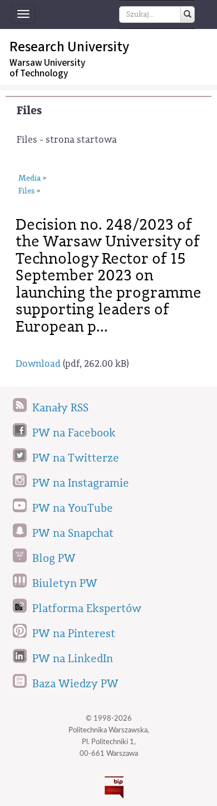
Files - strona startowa (67, 139)
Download (38, 363)
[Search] (187, 14)
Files (29, 111)
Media (29, 178)
